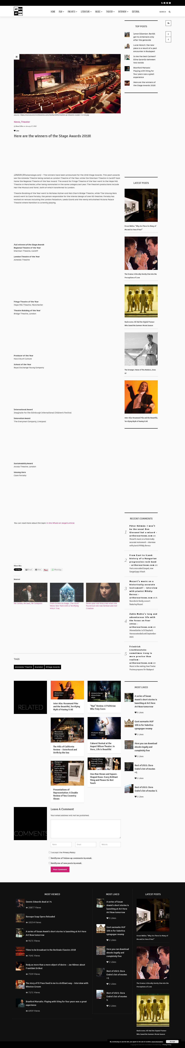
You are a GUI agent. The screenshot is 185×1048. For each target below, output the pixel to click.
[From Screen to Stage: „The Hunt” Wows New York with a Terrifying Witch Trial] (67, 592)
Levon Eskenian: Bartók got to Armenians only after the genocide (144, 37)
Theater (109, 11)
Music (97, 11)
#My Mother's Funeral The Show (60, 773)
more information (157, 1042)
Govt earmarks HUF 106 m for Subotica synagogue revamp (144, 725)
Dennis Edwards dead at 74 (39, 901)
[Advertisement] (67, 36)
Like (17, 131)
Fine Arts (71, 11)
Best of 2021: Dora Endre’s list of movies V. (116, 996)
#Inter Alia (58, 695)
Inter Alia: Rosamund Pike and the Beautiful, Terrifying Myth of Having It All (66, 706)
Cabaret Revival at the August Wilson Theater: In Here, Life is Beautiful (102, 746)
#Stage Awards (53, 667)
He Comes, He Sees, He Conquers (28, 603)
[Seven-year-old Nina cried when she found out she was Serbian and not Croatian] (103, 592)
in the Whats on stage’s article (60, 523)
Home (53, 11)
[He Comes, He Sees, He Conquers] (30, 592)
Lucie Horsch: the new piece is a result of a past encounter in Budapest (145, 48)
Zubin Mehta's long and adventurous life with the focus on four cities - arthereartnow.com (143, 620)
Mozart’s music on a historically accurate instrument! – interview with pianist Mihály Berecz (142, 542)
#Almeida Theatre (23, 667)
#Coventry (58, 766)
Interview (122, 11)
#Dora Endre (59, 693)
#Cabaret (94, 733)
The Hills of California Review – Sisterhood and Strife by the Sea (65, 749)
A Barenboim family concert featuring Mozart (143, 601)
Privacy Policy (69, 852)
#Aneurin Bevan (97, 693)
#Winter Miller (59, 781)
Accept (172, 1041)
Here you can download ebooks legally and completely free (146, 747)
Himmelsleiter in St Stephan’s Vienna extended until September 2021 (143, 633)
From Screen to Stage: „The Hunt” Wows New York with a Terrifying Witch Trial (64, 605)
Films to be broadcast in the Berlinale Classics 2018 (51, 949)
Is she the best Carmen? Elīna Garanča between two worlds (144, 59)
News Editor (20, 126)
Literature (85, 11)
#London (39, 667)
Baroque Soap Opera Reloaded (40, 916)
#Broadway (58, 732)
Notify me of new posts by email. (66, 863)
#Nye (93, 697)
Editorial (135, 11)
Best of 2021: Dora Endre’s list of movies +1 (145, 769)
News (17, 121)
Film (60, 11)
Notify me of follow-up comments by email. (71, 858)
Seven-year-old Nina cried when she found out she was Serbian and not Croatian (101, 605)
